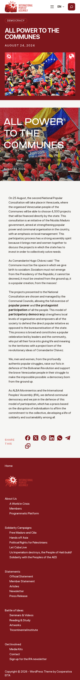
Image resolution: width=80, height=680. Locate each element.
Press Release (18, 596)
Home (9, 466)
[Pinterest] (43, 438)
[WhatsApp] (59, 438)
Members (15, 508)
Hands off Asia (18, 537)
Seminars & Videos (21, 615)
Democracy (16, 20)
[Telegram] (67, 438)
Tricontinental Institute (23, 630)
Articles (14, 586)
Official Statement (21, 576)
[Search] (71, 6)
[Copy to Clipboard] (27, 446)
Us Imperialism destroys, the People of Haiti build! (40, 552)
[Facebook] (27, 438)
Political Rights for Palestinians (28, 542)
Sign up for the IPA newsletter (28, 659)
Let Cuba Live (18, 547)
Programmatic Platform (24, 513)
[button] (60, 6)
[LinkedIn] (51, 438)
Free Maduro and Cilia (22, 532)
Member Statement (22, 581)
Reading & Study (20, 620)
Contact (14, 654)
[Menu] (52, 6)
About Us (11, 498)
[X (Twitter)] (35, 438)
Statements (12, 571)
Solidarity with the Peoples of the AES (33, 557)
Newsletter (16, 591)
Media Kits (16, 649)
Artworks (15, 625)
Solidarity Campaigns (18, 527)
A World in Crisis (19, 503)
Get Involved (13, 644)
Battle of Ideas (14, 610)
